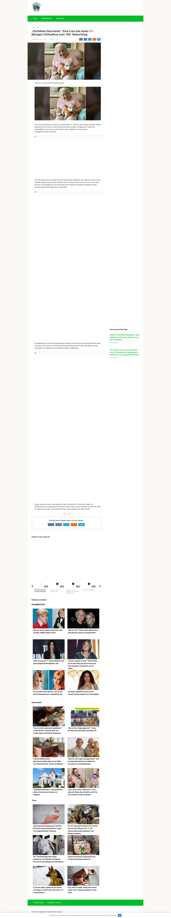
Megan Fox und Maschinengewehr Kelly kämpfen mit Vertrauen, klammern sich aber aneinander (124, 337)
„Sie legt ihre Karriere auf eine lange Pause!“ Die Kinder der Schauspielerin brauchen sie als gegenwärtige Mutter (124, 352)
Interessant (60, 18)
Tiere (35, 18)
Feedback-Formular (54, 903)
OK (120, 915)
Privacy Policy (38, 903)
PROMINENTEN (46, 18)
